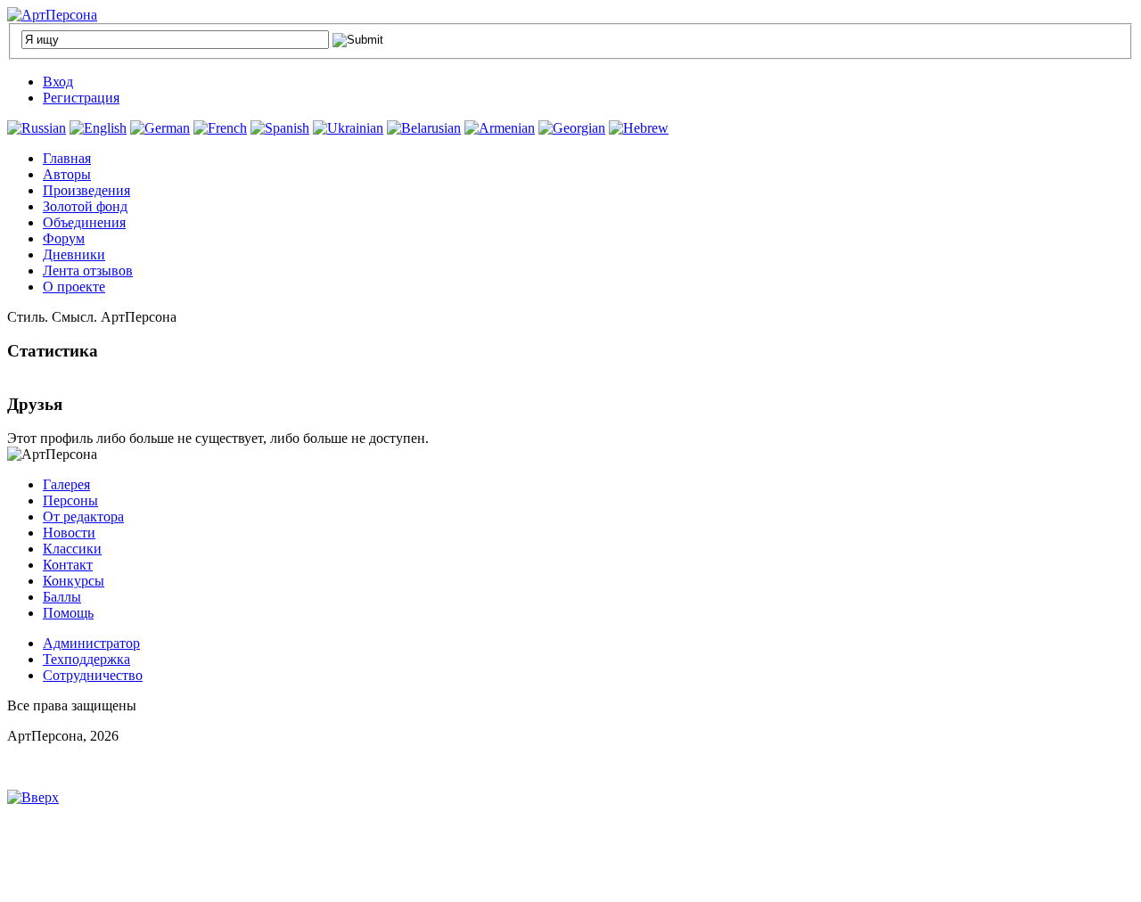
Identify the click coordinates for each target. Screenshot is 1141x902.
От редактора (83, 516)
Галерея (66, 484)
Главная (67, 158)
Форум (64, 238)
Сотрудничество (93, 675)
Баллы (62, 596)
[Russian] (36, 127)
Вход (58, 81)
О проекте (74, 286)
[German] (160, 127)
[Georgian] (571, 127)
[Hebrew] (639, 127)
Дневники (74, 254)
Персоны (70, 500)
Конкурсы (73, 580)
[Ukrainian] (348, 127)
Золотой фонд (85, 206)
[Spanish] (279, 127)
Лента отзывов (88, 270)
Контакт (68, 564)
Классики (72, 548)
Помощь (68, 612)
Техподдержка (86, 659)
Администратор (91, 643)
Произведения (86, 190)
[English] (98, 127)
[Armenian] (499, 127)
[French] (220, 127)
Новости (69, 532)
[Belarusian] (424, 127)
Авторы (67, 174)
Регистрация (81, 97)
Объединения (84, 222)
